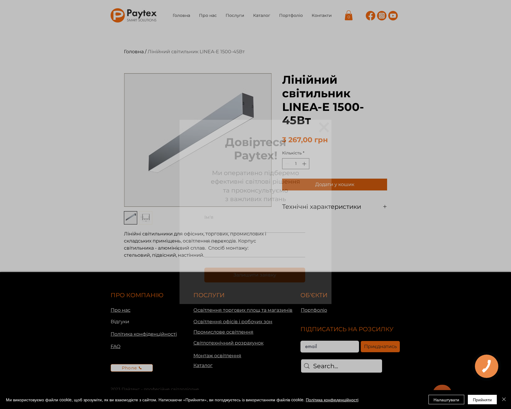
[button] (324, 127)
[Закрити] (503, 399)
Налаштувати (446, 399)
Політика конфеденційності (332, 399)
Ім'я (209, 217)
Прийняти (482, 399)
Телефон (213, 242)
